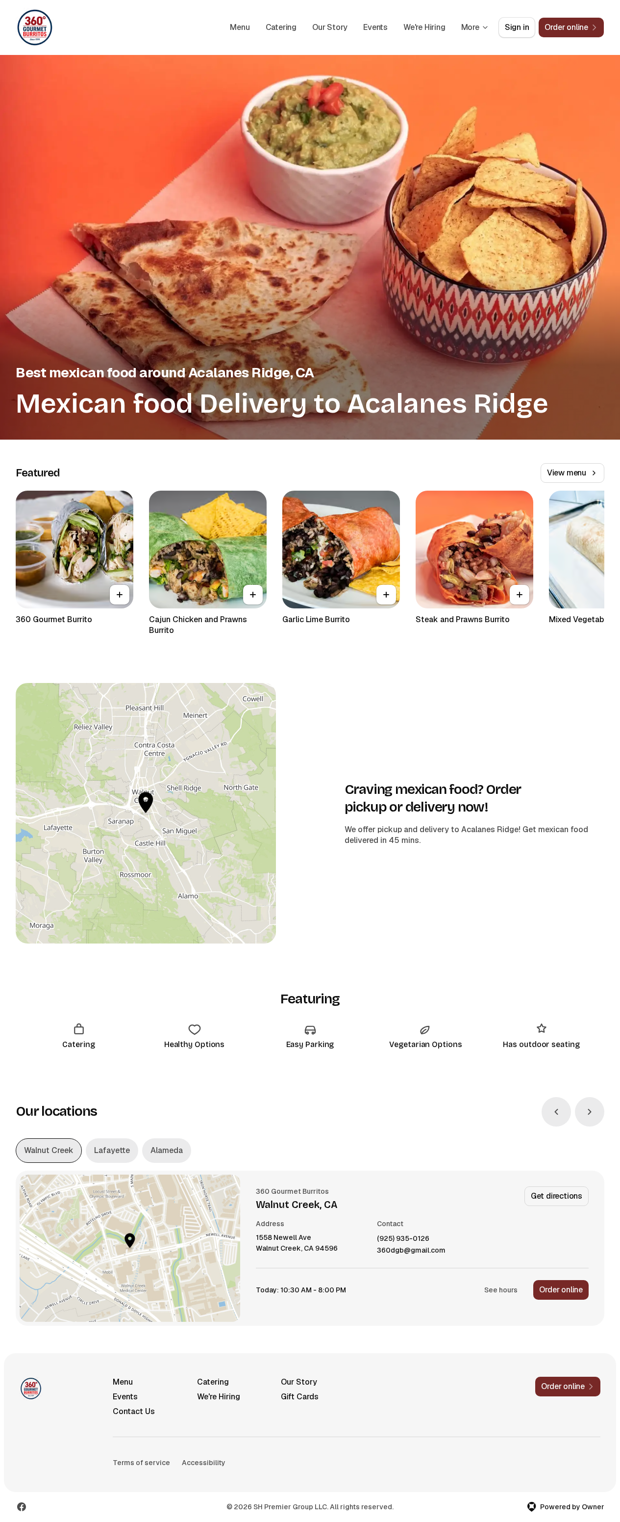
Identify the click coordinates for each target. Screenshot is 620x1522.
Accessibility (203, 1462)
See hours (501, 1290)
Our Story (329, 27)
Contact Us (134, 1411)
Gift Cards (300, 1396)
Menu (239, 27)
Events (375, 27)
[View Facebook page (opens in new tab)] (21, 1507)
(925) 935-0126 (403, 1238)
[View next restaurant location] (589, 1112)
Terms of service (141, 1462)
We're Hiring (424, 27)
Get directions (556, 1196)
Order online (561, 1290)
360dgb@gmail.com (411, 1250)
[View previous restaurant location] (556, 1112)
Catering (281, 27)
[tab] (49, 1150)
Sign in (517, 27)
